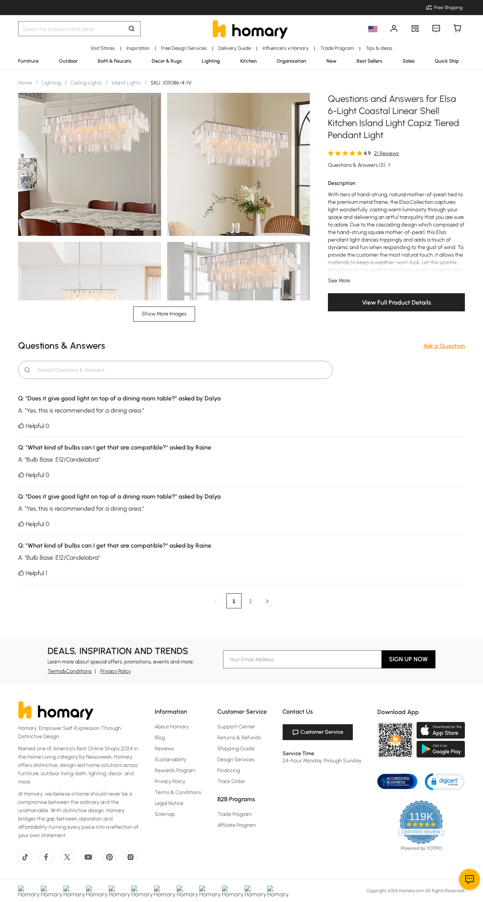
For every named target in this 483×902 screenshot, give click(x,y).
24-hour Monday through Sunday (322, 760)
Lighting (51, 83)
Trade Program (234, 814)
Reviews (164, 748)
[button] (445, 781)
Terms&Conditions (70, 671)
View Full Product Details (396, 302)
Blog (160, 737)
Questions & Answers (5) (357, 165)
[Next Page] (267, 600)
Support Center (236, 726)
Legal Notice (169, 803)
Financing (228, 770)
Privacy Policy (115, 671)
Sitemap (165, 814)
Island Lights (126, 83)
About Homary (172, 726)
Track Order (231, 781)
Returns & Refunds (239, 737)
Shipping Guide (235, 748)
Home (25, 83)
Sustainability (170, 759)
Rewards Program (175, 770)
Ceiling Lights (86, 83)
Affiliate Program (236, 825)
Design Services (235, 759)
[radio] (331, 152)
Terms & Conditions (178, 792)
